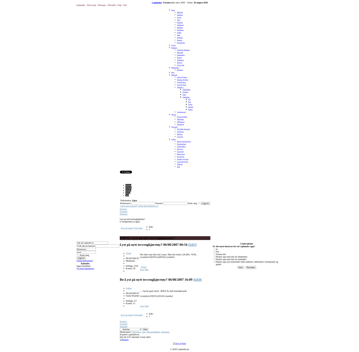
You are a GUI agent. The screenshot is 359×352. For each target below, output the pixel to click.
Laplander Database (183, 50)
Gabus (129, 288)
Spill (178, 35)
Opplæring (180, 131)
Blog (172, 72)
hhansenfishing (153, 332)
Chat (178, 20)
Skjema (179, 57)
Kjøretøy (124, 214)
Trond (128, 253)
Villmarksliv (186, 89)
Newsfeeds (180, 124)
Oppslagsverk (181, 112)
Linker (173, 139)
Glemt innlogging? (85, 261)
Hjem (173, 10)
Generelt (123, 211)
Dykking (185, 92)
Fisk (189, 102)
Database (180, 15)
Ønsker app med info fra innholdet (231, 259)
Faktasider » (186, 97)
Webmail (180, 37)
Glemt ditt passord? (128, 206)
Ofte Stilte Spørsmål (183, 129)
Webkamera (181, 122)
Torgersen (136, 332)
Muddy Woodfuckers (184, 141)
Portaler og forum (183, 159)
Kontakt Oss (181, 43)
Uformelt (174, 127)
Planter (190, 109)
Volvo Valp (180, 65)
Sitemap (179, 40)
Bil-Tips (179, 62)
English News (181, 82)
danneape (165, 332)
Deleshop (180, 27)
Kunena (123, 209)
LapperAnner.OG (182, 162)
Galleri (179, 32)
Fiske (184, 94)
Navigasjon (180, 156)
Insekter (190, 107)
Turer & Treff (181, 85)
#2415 (192, 244)
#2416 (197, 279)
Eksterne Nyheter (182, 80)
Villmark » (180, 87)
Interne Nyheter (182, 77)
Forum (179, 17)
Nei (217, 252)
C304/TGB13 (181, 146)
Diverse (173, 114)
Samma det (221, 254)
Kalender (180, 22)
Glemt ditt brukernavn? (148, 206)
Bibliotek (180, 12)
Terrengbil (180, 151)
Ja (217, 249)
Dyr (189, 99)
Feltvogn (180, 149)
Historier (180, 134)
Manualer (180, 52)
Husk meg (84, 255)
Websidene (180, 119)
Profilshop (180, 30)
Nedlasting (180, 25)
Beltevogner (181, 154)
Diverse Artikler (182, 117)
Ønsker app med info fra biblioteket (231, 257)
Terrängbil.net (181, 144)
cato (143, 332)
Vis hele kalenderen (85, 268)
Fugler (190, 104)
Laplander (157, 2)
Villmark (180, 164)
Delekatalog (181, 55)
